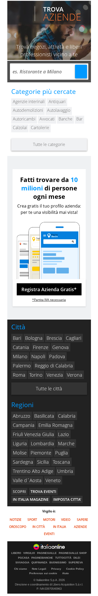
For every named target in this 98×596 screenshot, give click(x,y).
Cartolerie (40, 127)
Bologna (34, 338)
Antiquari (57, 101)
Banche (65, 119)
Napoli (38, 356)
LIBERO (16, 553)
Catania (21, 347)
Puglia (61, 452)
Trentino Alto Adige (33, 471)
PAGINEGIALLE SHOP (73, 553)
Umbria (65, 471)
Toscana (61, 462)
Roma (19, 375)
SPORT (32, 519)
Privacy (56, 568)
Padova (57, 356)
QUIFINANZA (39, 562)
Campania (23, 425)
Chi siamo (20, 568)
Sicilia (43, 462)
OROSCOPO (17, 526)
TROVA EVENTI (43, 491)
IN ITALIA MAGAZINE (31, 499)
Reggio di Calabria (54, 365)
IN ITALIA (59, 526)
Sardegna (23, 462)
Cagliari (73, 338)
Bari (17, 338)
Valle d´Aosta (27, 480)
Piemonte (41, 452)
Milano (20, 356)
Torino (36, 375)
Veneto (53, 480)
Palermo (22, 365)
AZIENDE (80, 526)
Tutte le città (49, 388)
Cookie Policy (75, 568)
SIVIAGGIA (22, 562)
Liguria (20, 443)
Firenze (40, 347)
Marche (66, 443)
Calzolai (20, 127)
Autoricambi (24, 119)
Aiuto (65, 573)
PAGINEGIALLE (47, 553)
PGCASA (23, 558)
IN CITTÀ (38, 526)
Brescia (54, 338)
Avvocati (47, 119)
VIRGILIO (29, 553)
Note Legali (39, 568)
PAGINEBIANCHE (42, 558)
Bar (79, 119)
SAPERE (82, 519)
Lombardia (42, 443)
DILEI (76, 558)
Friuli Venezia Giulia (33, 434)
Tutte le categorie (49, 144)
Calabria (67, 416)
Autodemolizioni (28, 110)
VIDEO (65, 519)
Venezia (55, 375)
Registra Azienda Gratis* (49, 289)
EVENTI (49, 534)
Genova (60, 347)
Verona (74, 375)
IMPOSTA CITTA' (67, 499)
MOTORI (49, 519)
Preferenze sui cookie (43, 573)
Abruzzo (21, 416)
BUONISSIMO (57, 562)
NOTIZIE (15, 519)
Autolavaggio (58, 110)
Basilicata (44, 416)
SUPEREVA (75, 562)
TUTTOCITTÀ (63, 558)
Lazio (63, 434)
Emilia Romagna (55, 425)
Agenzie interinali (29, 101)
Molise (20, 452)
